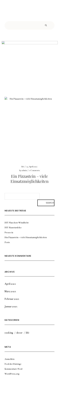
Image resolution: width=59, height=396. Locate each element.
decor (19, 332)
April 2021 (10, 283)
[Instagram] (38, 14)
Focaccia (9, 232)
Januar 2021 (11, 306)
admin (24, 170)
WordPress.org (12, 374)
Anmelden (9, 359)
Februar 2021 (12, 298)
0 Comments (34, 170)
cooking (9, 332)
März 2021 (10, 291)
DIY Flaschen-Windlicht (17, 222)
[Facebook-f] (20, 14)
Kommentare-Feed (13, 369)
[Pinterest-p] (29, 14)
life (22, 167)
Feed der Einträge (13, 364)
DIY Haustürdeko (13, 227)
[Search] (45, 25)
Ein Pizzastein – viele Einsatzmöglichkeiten (29, 178)
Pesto (7, 242)
